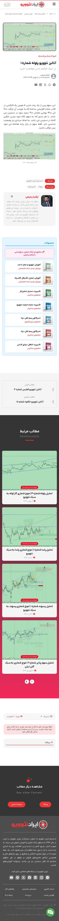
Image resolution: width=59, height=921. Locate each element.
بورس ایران (28, 14)
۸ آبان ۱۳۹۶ (28, 557)
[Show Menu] (54, 4)
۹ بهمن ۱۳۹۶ (28, 501)
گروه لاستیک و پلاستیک (13, 14)
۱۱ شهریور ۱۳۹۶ (28, 670)
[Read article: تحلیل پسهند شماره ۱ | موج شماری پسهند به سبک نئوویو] (29, 583)
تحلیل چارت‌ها (40, 14)
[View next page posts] (27, 682)
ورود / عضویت (13, 716)
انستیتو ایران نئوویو (35, 181)
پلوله (41, 187)
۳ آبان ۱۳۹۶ (28, 614)
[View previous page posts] (32, 682)
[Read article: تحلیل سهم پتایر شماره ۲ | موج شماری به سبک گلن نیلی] (29, 640)
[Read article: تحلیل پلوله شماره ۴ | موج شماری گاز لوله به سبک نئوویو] (29, 470)
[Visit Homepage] (32, 4)
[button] (54, 85)
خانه (51, 14)
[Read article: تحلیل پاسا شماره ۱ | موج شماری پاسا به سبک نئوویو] (29, 527)
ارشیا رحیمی (45, 75)
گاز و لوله (31, 187)
